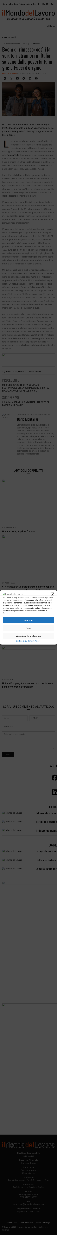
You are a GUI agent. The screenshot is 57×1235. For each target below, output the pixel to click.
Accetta (28, 620)
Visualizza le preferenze (28, 636)
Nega (28, 628)
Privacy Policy (33, 641)
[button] (52, 594)
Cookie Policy (21, 641)
